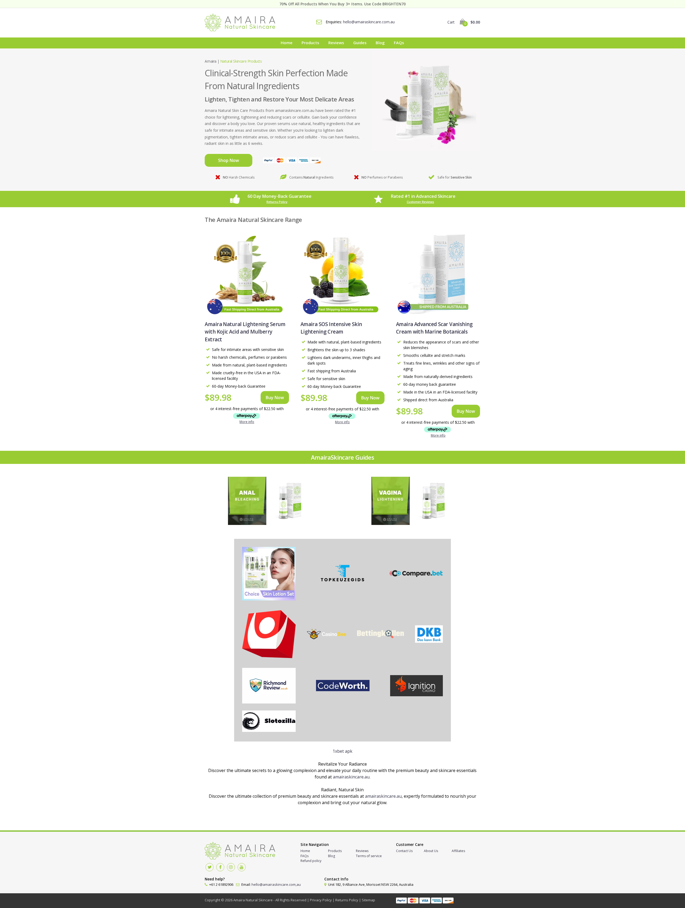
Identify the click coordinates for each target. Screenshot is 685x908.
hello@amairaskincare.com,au (276, 884)
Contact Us (404, 851)
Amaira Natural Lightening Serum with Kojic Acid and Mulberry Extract (245, 332)
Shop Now (228, 160)
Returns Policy (277, 202)
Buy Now (275, 397)
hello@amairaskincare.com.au (369, 21)
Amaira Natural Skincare (253, 900)
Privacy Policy (321, 900)
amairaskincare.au (351, 777)
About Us (431, 851)
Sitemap (368, 900)
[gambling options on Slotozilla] (269, 721)
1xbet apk (342, 751)
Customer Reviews (420, 202)
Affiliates (458, 851)
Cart (463, 22)
